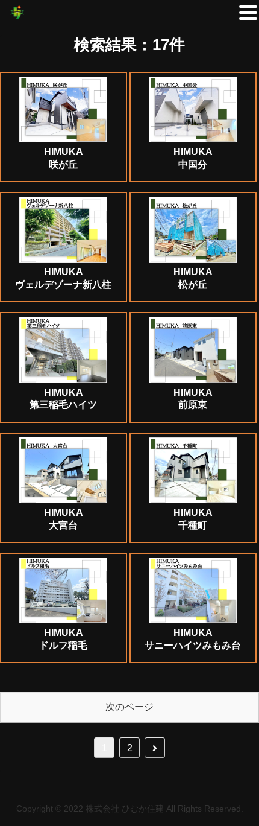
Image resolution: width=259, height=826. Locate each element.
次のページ (129, 707)
